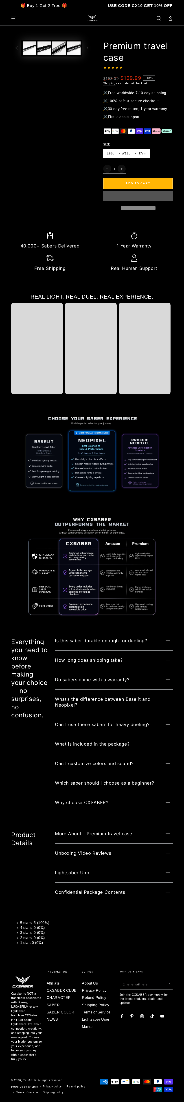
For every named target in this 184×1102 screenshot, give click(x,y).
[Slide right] (87, 48)
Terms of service (27, 1092)
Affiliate (53, 983)
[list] (92, 252)
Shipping (109, 83)
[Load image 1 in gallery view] (29, 48)
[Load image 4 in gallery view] (74, 48)
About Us (90, 983)
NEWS (52, 1019)
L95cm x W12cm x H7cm (127, 155)
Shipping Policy (95, 1005)
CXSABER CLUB (62, 990)
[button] (138, 196)
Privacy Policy (94, 990)
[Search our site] (158, 18)
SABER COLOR (60, 1012)
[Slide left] (16, 48)
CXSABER (30, 1080)
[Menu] (14, 18)
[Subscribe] (170, 984)
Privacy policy (52, 1086)
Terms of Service (96, 1012)
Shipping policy (53, 1092)
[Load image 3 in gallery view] (59, 48)
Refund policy (75, 1086)
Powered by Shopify (24, 1086)
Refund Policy (94, 998)
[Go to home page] (92, 18)
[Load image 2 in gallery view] (44, 48)
